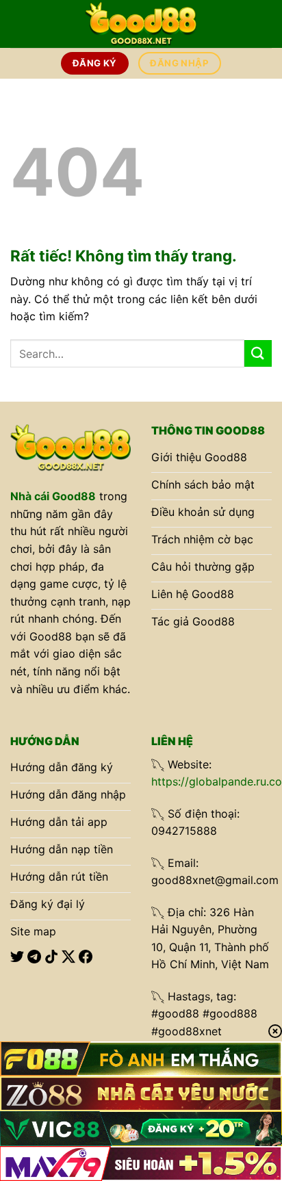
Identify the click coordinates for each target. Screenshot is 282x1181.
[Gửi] (258, 353)
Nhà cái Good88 (53, 496)
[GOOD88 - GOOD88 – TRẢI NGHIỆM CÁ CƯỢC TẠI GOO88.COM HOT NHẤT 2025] (141, 24)
